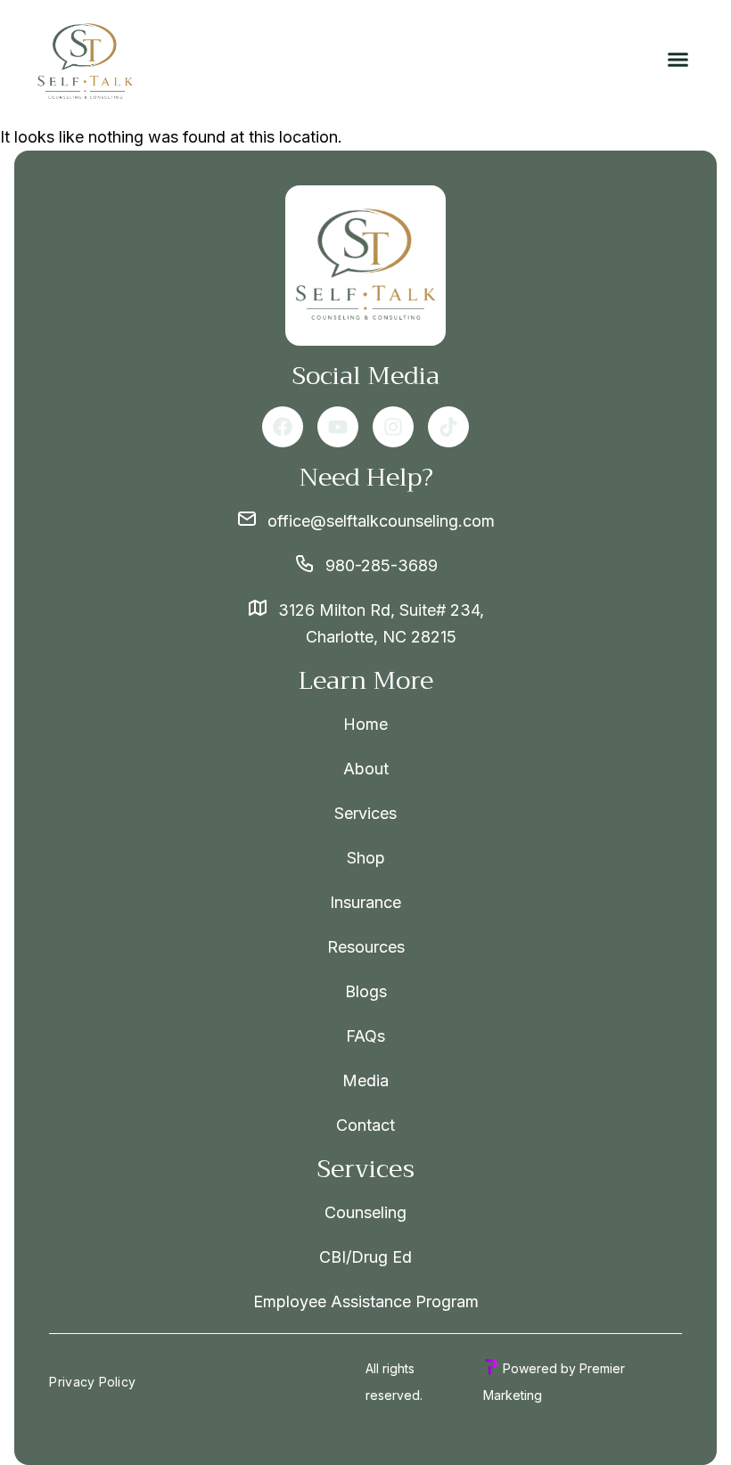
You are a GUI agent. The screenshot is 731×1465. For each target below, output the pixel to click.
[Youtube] (337, 426)
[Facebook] (282, 426)
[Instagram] (393, 426)
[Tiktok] (448, 426)
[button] (678, 60)
